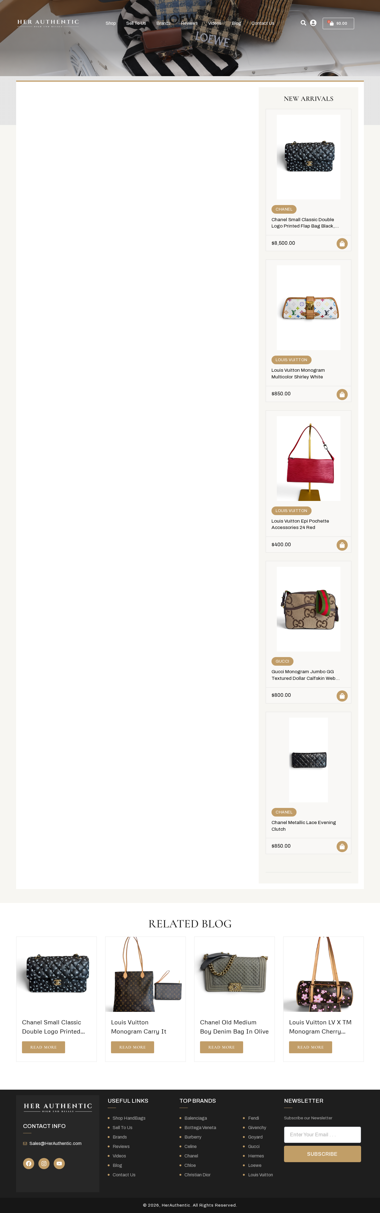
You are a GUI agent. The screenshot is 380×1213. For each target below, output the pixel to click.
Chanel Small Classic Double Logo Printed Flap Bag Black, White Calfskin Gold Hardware (304, 226)
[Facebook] (28, 1163)
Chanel (284, 209)
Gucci (282, 661)
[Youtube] (59, 1163)
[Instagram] (44, 1163)
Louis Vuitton (291, 360)
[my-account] (313, 22)
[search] (303, 23)
